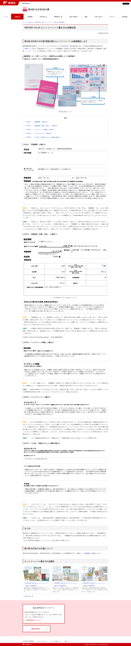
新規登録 (124, 16)
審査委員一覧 (58, 16)
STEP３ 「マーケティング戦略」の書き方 (40, 129)
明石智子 (64, 46)
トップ (6, 16)
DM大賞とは (43, 16)
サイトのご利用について (56, 641)
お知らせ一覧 (28, 596)
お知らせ (17, 16)
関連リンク (67, 641)
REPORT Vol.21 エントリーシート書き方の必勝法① (37, 584)
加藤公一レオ (28, 48)
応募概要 (30, 16)
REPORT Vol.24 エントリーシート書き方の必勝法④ (95, 584)
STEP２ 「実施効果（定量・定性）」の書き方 (41, 125)
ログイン (112, 16)
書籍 (86, 16)
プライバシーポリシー (42, 641)
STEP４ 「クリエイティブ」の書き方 (39, 133)
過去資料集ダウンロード (34, 620)
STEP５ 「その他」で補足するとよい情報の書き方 (43, 137)
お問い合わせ (98, 16)
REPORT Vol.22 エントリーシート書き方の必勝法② (66, 584)
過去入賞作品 (74, 16)
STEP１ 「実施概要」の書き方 (36, 122)
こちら (70, 111)
